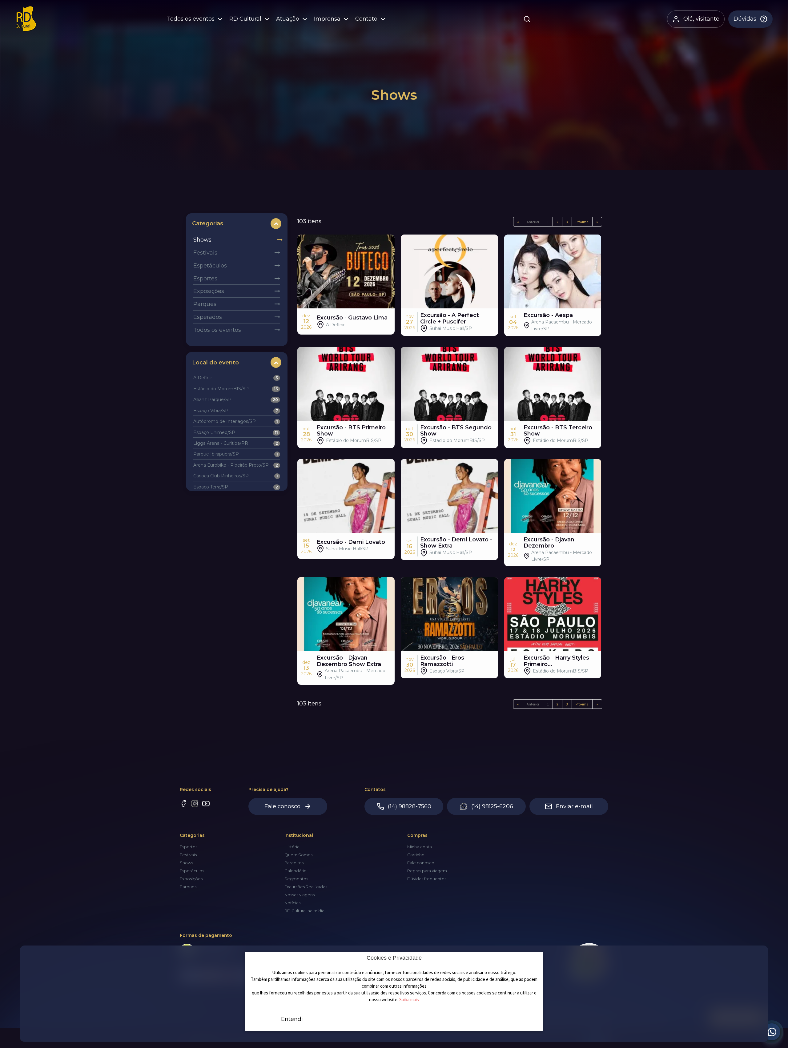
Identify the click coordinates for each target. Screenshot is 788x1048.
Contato (366, 18)
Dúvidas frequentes (426, 878)
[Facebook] (183, 804)
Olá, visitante (701, 18)
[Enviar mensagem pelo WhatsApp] (772, 1032)
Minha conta (419, 846)
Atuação (287, 18)
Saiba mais (409, 999)
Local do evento (215, 362)
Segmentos (296, 878)
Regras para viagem (427, 870)
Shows (202, 239)
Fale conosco (282, 806)
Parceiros (294, 862)
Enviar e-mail (574, 806)
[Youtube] (206, 804)
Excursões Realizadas (305, 886)
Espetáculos (210, 265)
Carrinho (415, 854)
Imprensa (327, 18)
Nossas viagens (299, 894)
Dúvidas (745, 18)
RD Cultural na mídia (304, 910)
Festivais (205, 252)
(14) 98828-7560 (409, 806)
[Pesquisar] (527, 19)
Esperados (207, 317)
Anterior (533, 221)
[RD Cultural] (26, 19)
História (292, 846)
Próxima (582, 221)
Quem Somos (298, 854)
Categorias (207, 223)
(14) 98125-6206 (492, 806)
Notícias (292, 902)
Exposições (208, 291)
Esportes (205, 278)
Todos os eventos (191, 18)
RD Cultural (245, 18)
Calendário (295, 870)
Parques (204, 304)
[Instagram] (195, 804)
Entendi (292, 1019)
